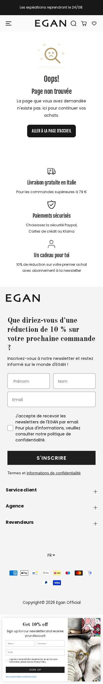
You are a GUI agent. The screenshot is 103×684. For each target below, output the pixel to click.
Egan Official (68, 602)
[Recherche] (71, 23)
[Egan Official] (50, 23)
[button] (9, 23)
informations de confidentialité (54, 473)
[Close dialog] (97, 621)
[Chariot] (82, 23)
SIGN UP (35, 670)
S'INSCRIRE (52, 457)
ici (45, 108)
